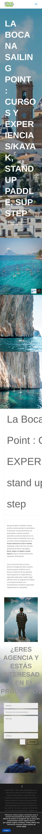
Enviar (33, 741)
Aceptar (6, 830)
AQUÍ (24, 826)
